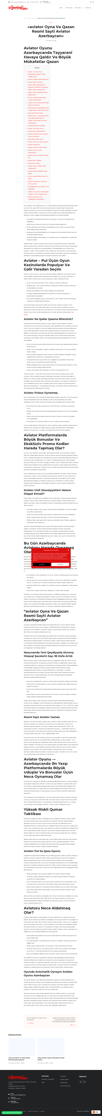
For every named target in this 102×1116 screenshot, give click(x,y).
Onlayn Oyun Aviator (34, 163)
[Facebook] (90, 2)
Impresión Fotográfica (48, 1079)
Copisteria (63, 1076)
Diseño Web (63, 1082)
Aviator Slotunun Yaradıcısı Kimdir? (38, 142)
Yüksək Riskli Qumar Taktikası (36, 125)
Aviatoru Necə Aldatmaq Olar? (36, 131)
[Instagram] (93, 2)
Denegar (60, 564)
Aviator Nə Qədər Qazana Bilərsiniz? (38, 79)
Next (72, 1025)
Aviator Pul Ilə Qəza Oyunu (36, 128)
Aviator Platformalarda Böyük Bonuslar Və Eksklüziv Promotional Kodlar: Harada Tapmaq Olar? (38, 87)
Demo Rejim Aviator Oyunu (35, 139)
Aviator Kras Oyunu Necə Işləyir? (37, 147)
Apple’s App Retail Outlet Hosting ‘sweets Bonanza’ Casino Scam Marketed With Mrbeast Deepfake (63, 1019)
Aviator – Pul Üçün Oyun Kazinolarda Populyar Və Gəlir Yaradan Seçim (36, 74)
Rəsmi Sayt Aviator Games (35, 113)
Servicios (78, 7)
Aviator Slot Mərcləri (34, 144)
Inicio (61, 7)
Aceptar (41, 564)
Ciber (43, 1082)
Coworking (68, 7)
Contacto (88, 7)
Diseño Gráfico (64, 1079)
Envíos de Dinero (65, 1086)
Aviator (51, 22)
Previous (31, 1023)
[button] (68, 550)
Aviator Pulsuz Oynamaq (35, 82)
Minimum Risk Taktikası (34, 160)
